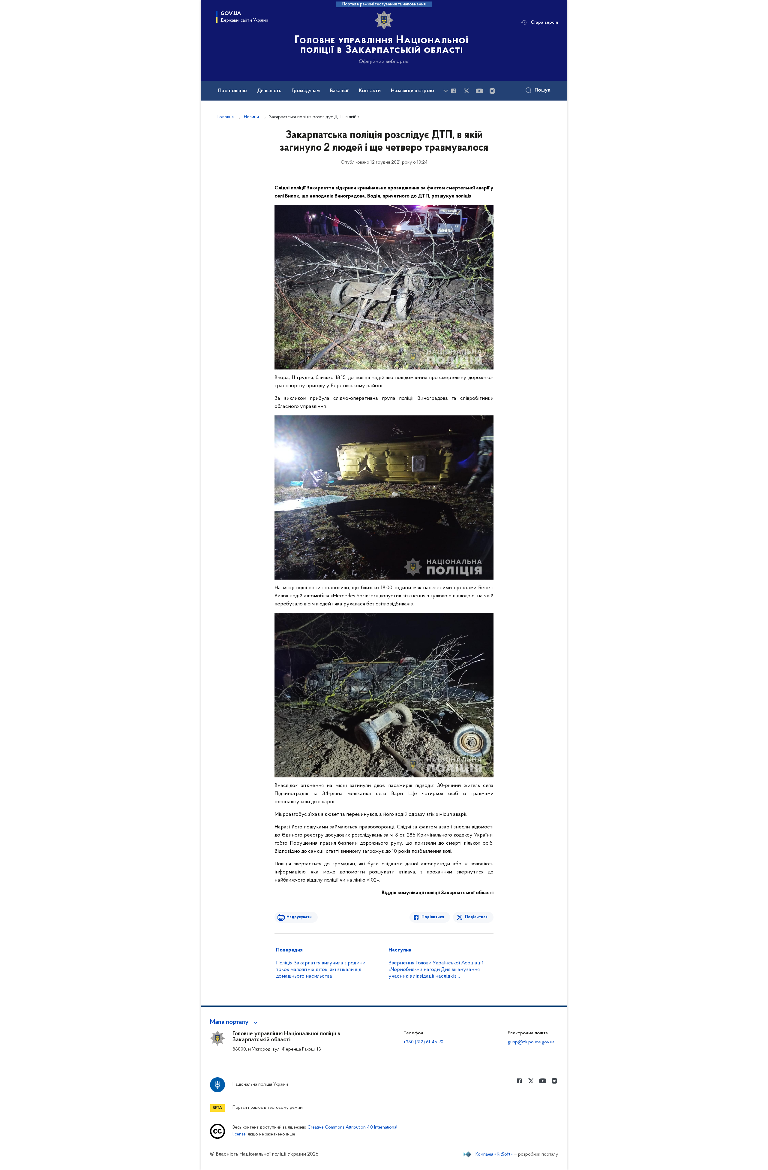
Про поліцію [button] (232, 91)
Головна (226, 117)
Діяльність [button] (269, 91)
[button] (235, 1022)
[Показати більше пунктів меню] (445, 91)
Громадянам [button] (306, 91)
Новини (251, 117)
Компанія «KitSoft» (494, 1154)
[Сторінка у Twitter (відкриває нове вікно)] (466, 91)
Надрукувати (299, 917)
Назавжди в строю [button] (412, 91)
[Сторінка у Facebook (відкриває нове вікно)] (453, 91)
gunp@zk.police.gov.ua (531, 1042)
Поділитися (433, 917)
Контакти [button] (370, 91)
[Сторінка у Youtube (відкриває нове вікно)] (479, 91)
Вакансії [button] (339, 91)
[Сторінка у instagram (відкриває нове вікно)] (492, 91)
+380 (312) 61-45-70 (423, 1042)
